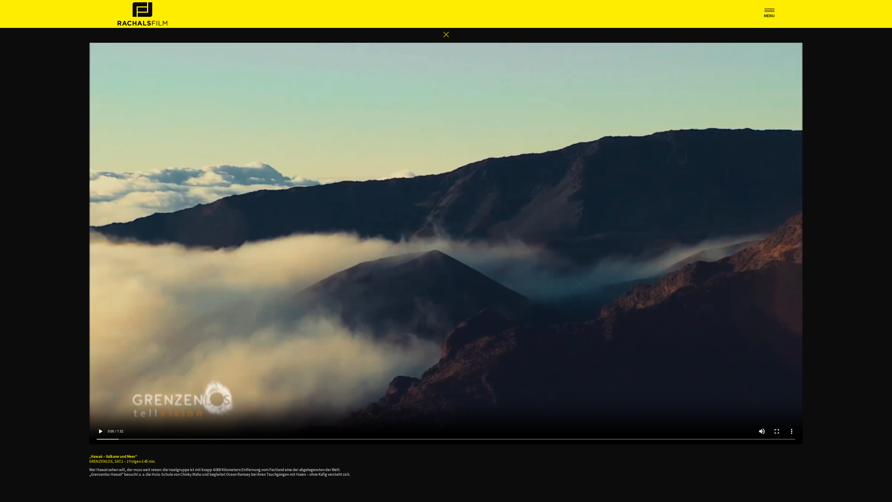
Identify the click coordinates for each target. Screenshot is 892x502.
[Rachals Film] (142, 13)
